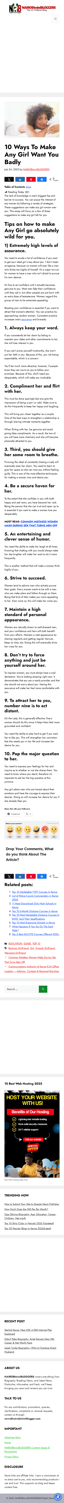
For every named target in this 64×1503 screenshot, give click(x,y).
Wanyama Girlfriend (15, 953)
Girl (32, 948)
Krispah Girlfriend (45, 948)
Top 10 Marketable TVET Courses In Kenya (34, 892)
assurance (26, 319)
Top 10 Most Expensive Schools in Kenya (33, 922)
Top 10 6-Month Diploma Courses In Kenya (35, 911)
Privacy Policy (11, 1456)
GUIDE (27, 943)
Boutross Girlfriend (18, 948)
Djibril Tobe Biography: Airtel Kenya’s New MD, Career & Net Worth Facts (29, 1341)
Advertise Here (12, 1437)
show (28, 187)
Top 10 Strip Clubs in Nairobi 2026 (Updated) (29, 1223)
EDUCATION (15, 943)
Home (7, 1442)
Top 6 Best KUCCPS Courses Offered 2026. (35, 934)
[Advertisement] (32, 60)
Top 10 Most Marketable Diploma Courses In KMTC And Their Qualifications (35, 917)
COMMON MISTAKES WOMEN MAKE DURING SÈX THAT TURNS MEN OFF (31, 523)
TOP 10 (36, 943)
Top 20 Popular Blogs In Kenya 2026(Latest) (27, 1228)
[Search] (43, 989)
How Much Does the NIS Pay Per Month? (26, 1209)
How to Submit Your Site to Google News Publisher (31, 1204)
